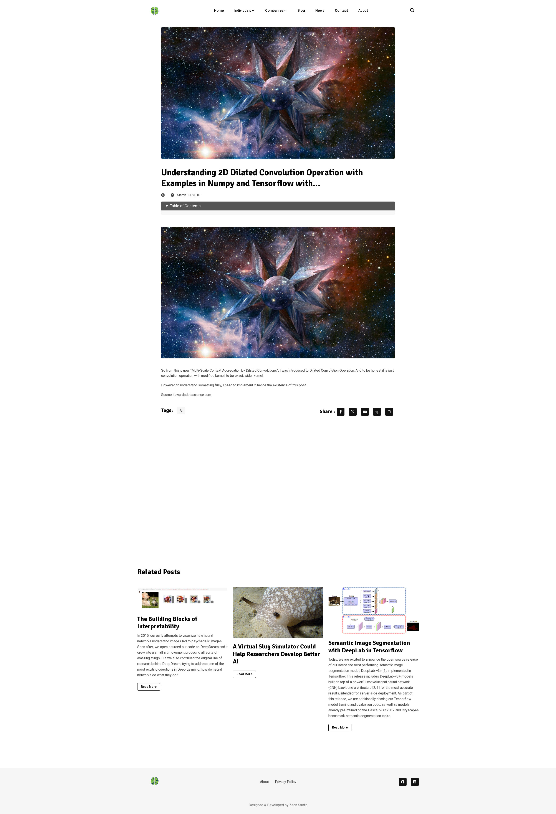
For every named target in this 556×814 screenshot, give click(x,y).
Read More (149, 686)
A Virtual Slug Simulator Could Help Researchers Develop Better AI (276, 654)
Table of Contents (185, 206)
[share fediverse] (377, 412)
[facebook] (403, 782)
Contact (341, 10)
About (363, 10)
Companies (274, 10)
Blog (301, 10)
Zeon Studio (298, 805)
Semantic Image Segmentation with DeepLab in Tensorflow (369, 646)
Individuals (242, 10)
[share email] (365, 412)
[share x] (353, 412)
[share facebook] (340, 412)
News (319, 10)
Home (219, 10)
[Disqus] (278, 489)
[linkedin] (415, 782)
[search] (412, 11)
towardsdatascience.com (192, 394)
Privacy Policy (285, 781)
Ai (181, 410)
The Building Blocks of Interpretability (167, 622)
